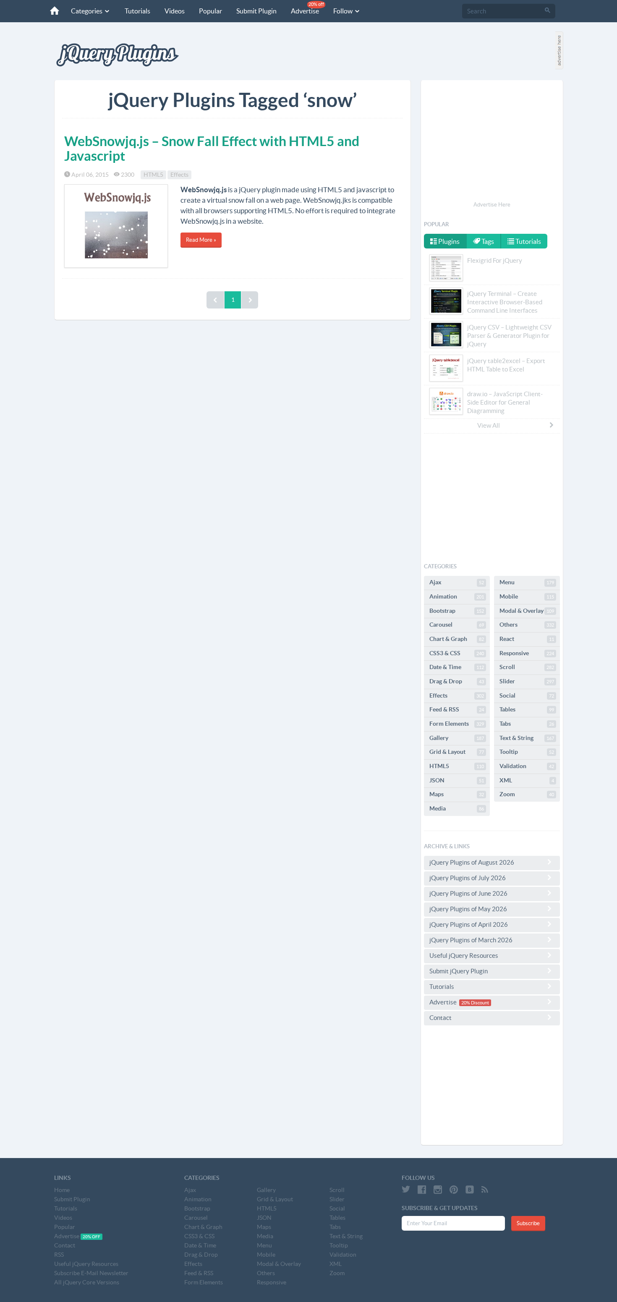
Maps (456, 794)
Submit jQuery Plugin (458, 971)
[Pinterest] (454, 1189)
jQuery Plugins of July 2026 (467, 877)
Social (526, 695)
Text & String (526, 738)
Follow (343, 11)
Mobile (526, 596)
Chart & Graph (456, 638)
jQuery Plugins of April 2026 (468, 924)
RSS (59, 1254)
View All (488, 425)
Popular (210, 11)
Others (526, 624)
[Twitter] (406, 1189)
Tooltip (526, 751)
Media (456, 808)
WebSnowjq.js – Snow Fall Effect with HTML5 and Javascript (211, 148)
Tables (526, 709)
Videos (175, 11)
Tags (487, 241)
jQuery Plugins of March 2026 (470, 940)
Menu (526, 582)
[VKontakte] (469, 1189)
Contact (440, 1017)
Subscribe (528, 1223)
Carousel (456, 624)
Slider (526, 681)
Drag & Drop (456, 681)
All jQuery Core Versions (86, 1282)
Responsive (526, 653)
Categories (87, 11)
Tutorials (137, 11)
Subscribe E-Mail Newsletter (91, 1273)
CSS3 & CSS (456, 653)
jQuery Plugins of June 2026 (468, 893)
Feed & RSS (456, 709)
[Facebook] (422, 1189)
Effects (179, 174)
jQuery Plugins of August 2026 (471, 862)
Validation (526, 766)
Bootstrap (456, 610)
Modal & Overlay (526, 610)
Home (62, 1190)
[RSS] (484, 1189)
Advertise (307, 8)
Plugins (448, 241)
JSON (456, 780)
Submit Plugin (256, 11)
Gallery (456, 738)
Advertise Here (491, 204)
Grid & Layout (456, 751)
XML (526, 780)
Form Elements (456, 723)
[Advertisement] (491, 142)
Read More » (201, 240)
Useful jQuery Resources (463, 955)
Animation (456, 596)
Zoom (526, 794)
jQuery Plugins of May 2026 (468, 908)
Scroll (526, 667)
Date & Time (456, 667)
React (526, 638)
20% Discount (475, 1002)
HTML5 (153, 174)
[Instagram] (438, 1189)
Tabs (526, 723)
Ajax (456, 582)
